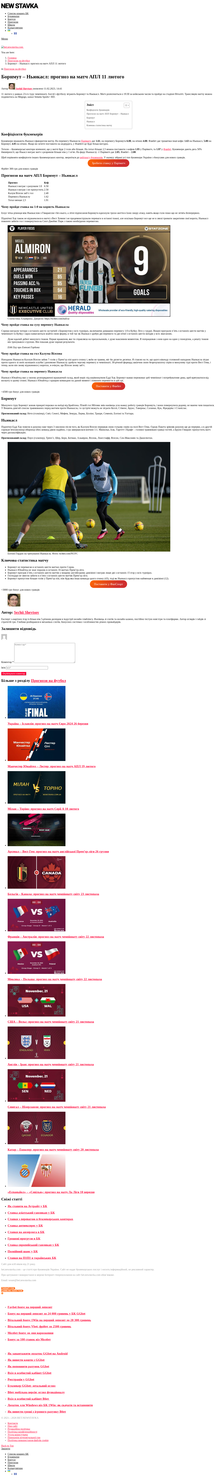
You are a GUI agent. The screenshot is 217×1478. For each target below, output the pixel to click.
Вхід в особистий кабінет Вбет (29, 1398)
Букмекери (13, 16)
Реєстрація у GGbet (21, 1379)
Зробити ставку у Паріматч (108, 163)
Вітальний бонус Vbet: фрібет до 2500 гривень (39, 1326)
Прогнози (13, 22)
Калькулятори (15, 27)
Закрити (5, 1448)
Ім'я (3, 667)
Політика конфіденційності (22, 1431)
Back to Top (7, 1445)
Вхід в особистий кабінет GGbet (29, 1373)
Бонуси (12, 19)
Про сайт (12, 1426)
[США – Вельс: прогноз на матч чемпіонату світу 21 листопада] (112, 1000)
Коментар (7, 662)
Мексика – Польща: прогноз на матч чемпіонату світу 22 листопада (55, 979)
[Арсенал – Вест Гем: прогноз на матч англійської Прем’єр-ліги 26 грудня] (112, 830)
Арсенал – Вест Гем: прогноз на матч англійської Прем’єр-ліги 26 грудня (58, 851)
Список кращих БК (18, 13)
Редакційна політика (19, 1429)
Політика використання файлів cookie (28, 1440)
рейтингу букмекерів (91, 157)
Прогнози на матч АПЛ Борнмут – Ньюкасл (108, 113)
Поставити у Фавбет (108, 386)
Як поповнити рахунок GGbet (28, 1366)
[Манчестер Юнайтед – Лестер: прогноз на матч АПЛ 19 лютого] (112, 745)
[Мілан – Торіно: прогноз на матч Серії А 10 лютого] (112, 787)
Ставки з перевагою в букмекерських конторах (40, 1219)
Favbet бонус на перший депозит (30, 1307)
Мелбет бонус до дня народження (30, 1333)
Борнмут (91, 117)
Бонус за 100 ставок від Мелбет (29, 1339)
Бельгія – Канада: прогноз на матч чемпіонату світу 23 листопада (53, 894)
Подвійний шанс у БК (23, 1251)
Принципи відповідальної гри (24, 1437)
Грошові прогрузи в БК (24, 1238)
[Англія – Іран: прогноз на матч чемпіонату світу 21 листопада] (112, 1043)
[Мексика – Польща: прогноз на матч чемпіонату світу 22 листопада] (112, 957)
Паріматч (86, 141)
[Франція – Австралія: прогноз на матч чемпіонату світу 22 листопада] (112, 915)
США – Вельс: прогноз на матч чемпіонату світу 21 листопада (51, 1021)
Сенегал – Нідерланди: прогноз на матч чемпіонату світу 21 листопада (57, 1107)
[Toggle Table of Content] (125, 105)
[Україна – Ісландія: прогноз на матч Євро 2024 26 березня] (112, 702)
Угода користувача (18, 1434)
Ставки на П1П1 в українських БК (32, 1258)
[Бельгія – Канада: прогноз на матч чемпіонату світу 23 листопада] (112, 872)
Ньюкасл (91, 121)
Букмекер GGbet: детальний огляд (31, 1385)
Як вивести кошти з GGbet (26, 1360)
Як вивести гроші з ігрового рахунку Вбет (37, 1411)
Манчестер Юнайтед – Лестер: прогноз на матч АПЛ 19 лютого (52, 766)
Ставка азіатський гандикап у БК (31, 1212)
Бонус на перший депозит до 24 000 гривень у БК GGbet (46, 1313)
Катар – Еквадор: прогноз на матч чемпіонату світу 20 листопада (53, 1149)
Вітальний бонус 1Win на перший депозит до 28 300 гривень (49, 1320)
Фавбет (167, 149)
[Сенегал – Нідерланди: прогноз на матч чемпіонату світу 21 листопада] (112, 1085)
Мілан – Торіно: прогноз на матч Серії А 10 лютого (43, 808)
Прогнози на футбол (48, 680)
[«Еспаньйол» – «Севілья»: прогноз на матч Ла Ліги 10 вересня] (112, 1171)
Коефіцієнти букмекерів (98, 110)
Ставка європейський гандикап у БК (33, 1245)
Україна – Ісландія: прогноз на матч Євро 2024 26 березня (48, 723)
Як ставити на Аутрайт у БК (27, 1206)
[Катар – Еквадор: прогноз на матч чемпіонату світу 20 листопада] (112, 1128)
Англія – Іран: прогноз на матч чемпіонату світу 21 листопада (51, 1064)
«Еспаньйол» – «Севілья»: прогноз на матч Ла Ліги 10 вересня (51, 1192)
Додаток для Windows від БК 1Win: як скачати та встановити (50, 1405)
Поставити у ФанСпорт (108, 584)
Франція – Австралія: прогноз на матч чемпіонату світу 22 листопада (56, 936)
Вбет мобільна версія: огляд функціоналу (36, 1392)
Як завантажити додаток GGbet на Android (38, 1353)
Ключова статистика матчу (99, 125)
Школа (11, 24)
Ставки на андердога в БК (26, 1232)
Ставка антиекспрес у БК (25, 1225)
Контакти (13, 1423)
